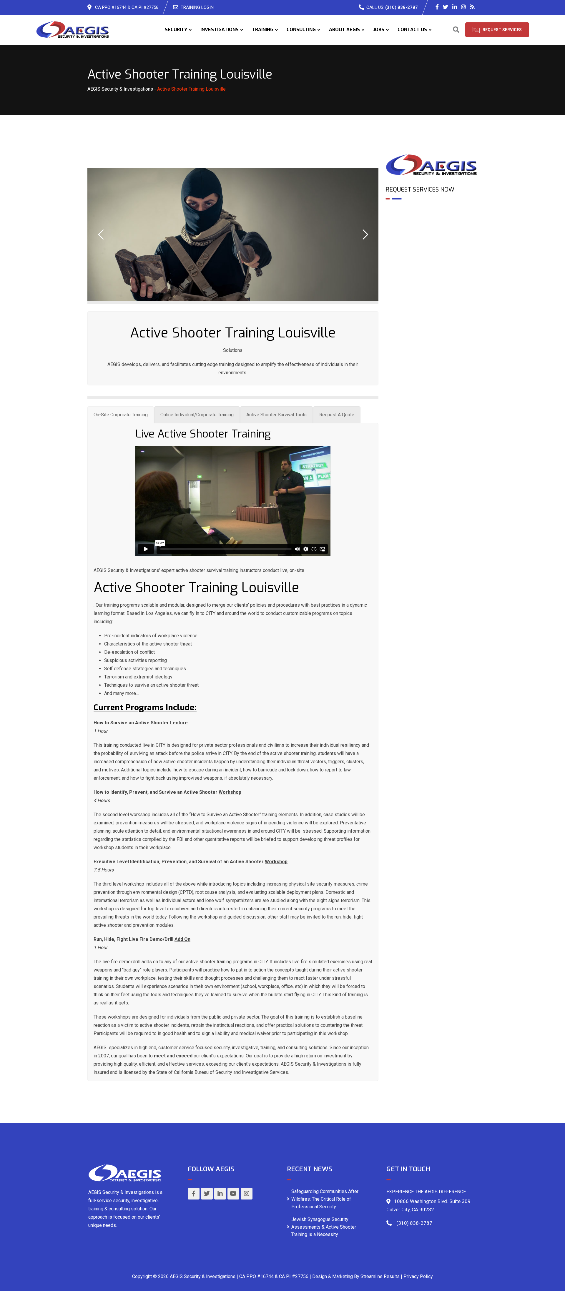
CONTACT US (412, 29)
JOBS (378, 29)
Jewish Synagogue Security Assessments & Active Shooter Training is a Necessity (323, 1227)
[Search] (456, 30)
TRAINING (262, 29)
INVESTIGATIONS (219, 29)
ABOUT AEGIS (344, 29)
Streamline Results (380, 1276)
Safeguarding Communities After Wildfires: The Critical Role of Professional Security (324, 1199)
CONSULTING (301, 29)
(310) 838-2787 (401, 7)
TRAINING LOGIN (197, 7)
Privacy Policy (418, 1276)
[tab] (120, 414)
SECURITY (176, 29)
